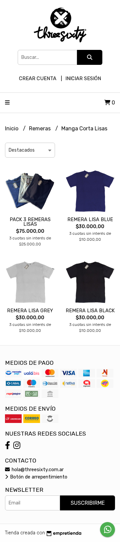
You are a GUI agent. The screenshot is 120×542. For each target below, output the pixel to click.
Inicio (12, 128)
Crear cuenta (37, 78)
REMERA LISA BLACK (90, 311)
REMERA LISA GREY (30, 311)
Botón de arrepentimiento (38, 477)
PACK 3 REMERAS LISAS (30, 222)
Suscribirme (88, 503)
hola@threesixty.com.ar (37, 470)
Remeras (40, 128)
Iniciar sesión (83, 78)
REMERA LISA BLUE (90, 219)
